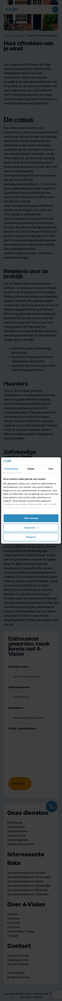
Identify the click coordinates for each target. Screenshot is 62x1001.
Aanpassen (29, 527)
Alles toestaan (31, 518)
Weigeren (31, 537)
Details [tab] (31, 469)
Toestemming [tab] (11, 469)
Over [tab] (50, 469)
